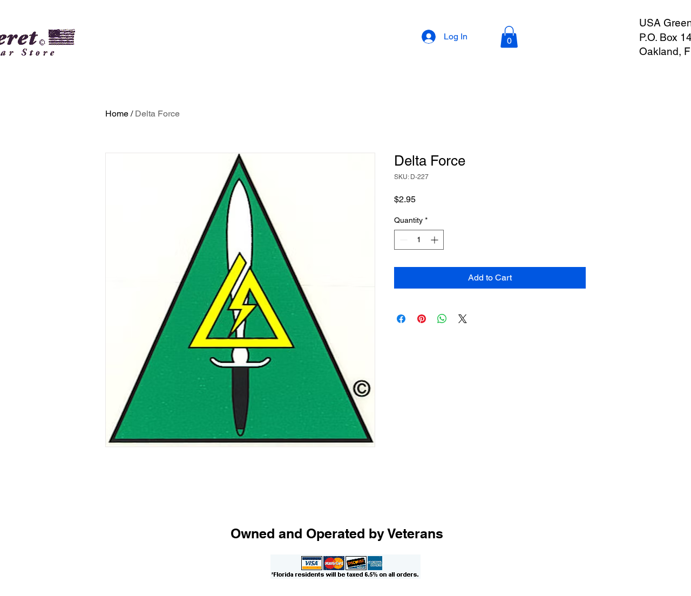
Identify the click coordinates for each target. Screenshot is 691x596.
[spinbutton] (419, 239)
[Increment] (435, 239)
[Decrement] (402, 239)
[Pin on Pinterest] (421, 318)
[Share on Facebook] (401, 318)
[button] (509, 37)
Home (116, 113)
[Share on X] (462, 318)
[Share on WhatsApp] (442, 318)
